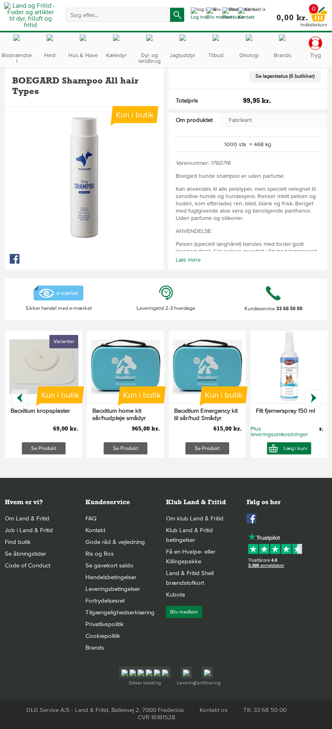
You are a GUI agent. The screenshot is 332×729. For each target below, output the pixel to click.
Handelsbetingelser (110, 577)
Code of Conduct (27, 565)
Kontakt (95, 530)
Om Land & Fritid (27, 518)
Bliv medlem (184, 612)
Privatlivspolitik (104, 624)
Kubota (175, 594)
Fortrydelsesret (105, 600)
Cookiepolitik (102, 635)
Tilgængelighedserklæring (120, 612)
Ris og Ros (99, 553)
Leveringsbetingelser (112, 589)
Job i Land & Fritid (29, 530)
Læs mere (188, 259)
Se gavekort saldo (109, 565)
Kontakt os (214, 710)
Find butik (18, 542)
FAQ (90, 518)
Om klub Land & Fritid (194, 518)
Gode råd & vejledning (115, 542)
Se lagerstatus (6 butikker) (285, 76)
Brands (94, 647)
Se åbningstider (25, 553)
